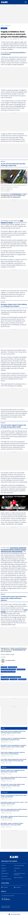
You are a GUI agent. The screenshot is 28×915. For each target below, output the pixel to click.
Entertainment (3, 734)
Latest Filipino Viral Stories (8, 671)
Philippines (8, 25)
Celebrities (3, 741)
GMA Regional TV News (12, 221)
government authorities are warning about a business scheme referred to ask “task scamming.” (13, 549)
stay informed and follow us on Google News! (13, 53)
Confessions (3, 805)
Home (2, 25)
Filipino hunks (4, 679)
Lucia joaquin (13, 679)
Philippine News (21, 669)
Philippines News (12, 667)
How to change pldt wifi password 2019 (10, 676)
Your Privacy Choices (15, 914)
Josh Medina (15, 38)
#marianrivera (22, 679)
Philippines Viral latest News (8, 669)
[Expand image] (26, 170)
